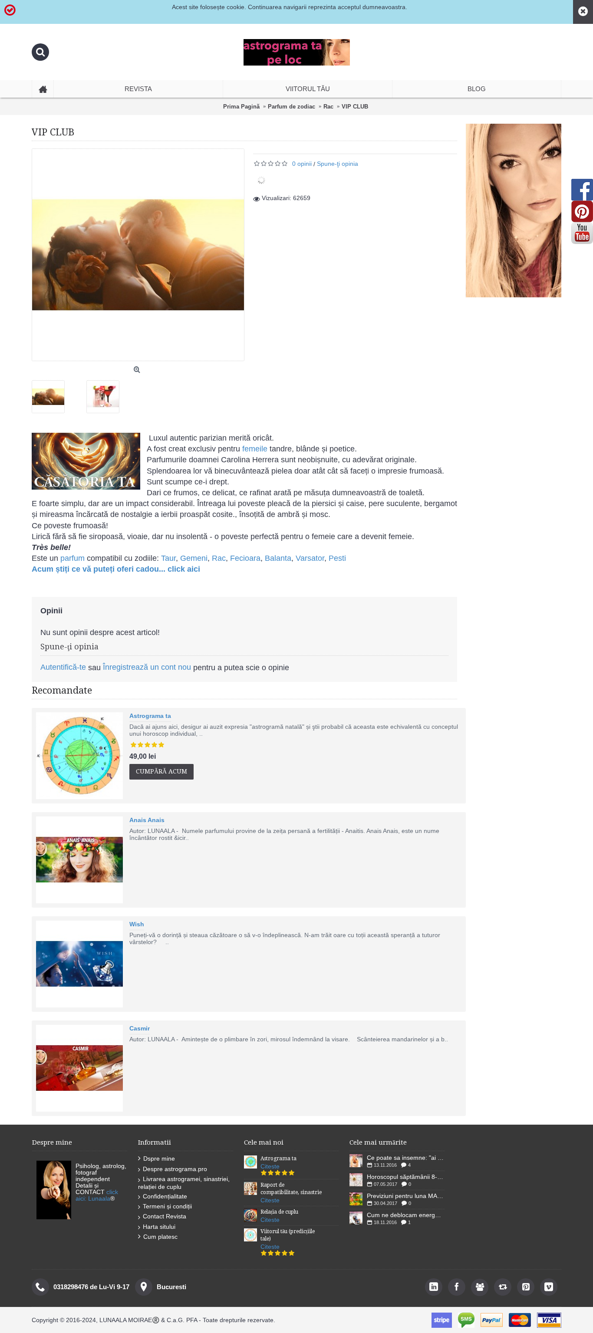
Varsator (310, 558)
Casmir (139, 1028)
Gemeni (194, 558)
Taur (168, 558)
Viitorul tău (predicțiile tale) (287, 1235)
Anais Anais (147, 819)
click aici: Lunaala (97, 1195)
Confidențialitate (165, 1196)
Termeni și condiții (167, 1206)
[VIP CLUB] (51, 393)
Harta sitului (159, 1226)
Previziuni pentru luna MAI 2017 (406, 1195)
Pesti (337, 558)
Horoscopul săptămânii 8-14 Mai (406, 1176)
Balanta (278, 558)
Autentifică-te (63, 667)
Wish (136, 924)
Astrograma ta (150, 715)
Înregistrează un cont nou (147, 667)
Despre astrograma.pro (175, 1168)
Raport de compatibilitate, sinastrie (291, 1188)
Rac (219, 558)
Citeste (270, 1166)
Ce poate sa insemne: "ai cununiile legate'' (406, 1157)
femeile (254, 448)
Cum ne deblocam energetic (406, 1214)
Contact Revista (164, 1216)
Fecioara (245, 558)
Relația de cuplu (279, 1212)
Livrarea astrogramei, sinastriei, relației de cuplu (184, 1182)
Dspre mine (159, 1158)
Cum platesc (160, 1236)
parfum (71, 558)
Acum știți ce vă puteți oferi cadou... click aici (116, 569)
